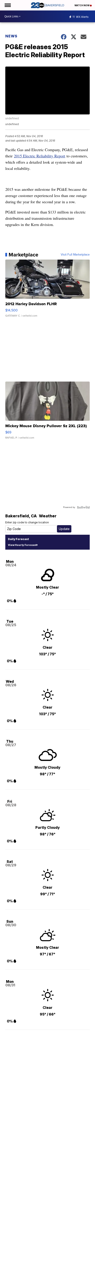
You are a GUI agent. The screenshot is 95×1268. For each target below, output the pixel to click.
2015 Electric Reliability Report (39, 155)
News (11, 36)
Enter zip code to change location (27, 522)
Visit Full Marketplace (75, 254)
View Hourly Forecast (22, 545)
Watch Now (82, 5)
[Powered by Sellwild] (83, 507)
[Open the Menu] (7, 5)
